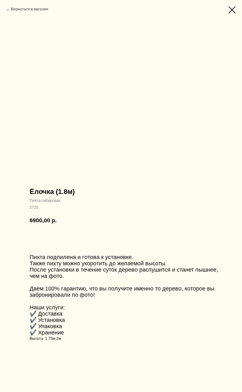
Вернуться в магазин (29, 9)
